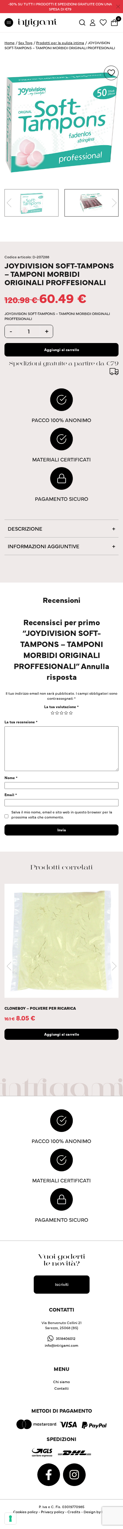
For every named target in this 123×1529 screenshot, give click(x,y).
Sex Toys (25, 42)
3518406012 (66, 1337)
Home (9, 42)
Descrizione (25, 528)
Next (114, 202)
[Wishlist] (103, 21)
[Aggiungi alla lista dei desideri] (111, 73)
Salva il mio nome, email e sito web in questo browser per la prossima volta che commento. (61, 814)
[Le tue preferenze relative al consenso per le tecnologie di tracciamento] (10, 1518)
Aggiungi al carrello (61, 349)
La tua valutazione (61, 706)
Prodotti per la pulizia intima (60, 42)
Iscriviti (61, 1284)
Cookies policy (25, 1511)
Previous (8, 202)
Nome (11, 777)
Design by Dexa (97, 1511)
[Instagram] (74, 1474)
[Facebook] (49, 1474)
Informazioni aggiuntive (43, 546)
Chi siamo (61, 1381)
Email (10, 794)
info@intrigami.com (61, 1345)
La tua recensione (21, 721)
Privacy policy (52, 1511)
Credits (73, 1511)
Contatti (61, 1388)
